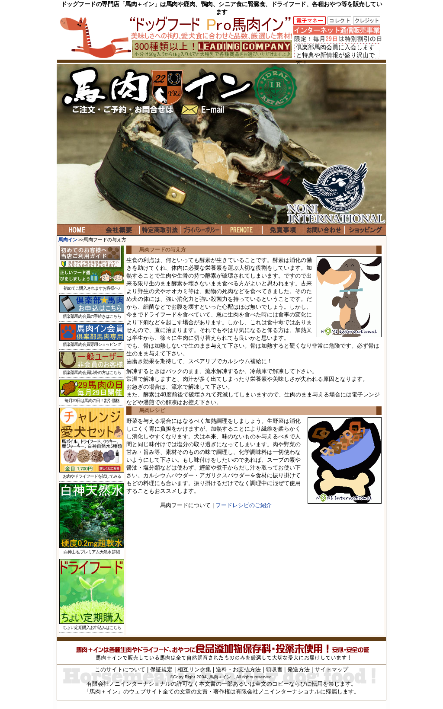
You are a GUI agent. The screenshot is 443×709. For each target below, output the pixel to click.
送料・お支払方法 (238, 669)
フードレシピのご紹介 (243, 505)
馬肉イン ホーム (77, 230)
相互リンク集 (194, 669)
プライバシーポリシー (201, 230)
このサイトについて (120, 669)
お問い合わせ (324, 230)
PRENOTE (242, 230)
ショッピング (365, 230)
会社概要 (118, 230)
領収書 (274, 669)
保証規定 (161, 669)
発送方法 (298, 669)
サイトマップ (331, 669)
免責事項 (283, 230)
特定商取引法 (159, 230)
